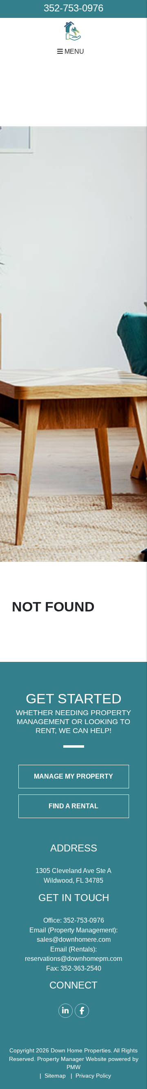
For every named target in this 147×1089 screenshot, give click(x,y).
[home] (73, 30)
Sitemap (55, 1075)
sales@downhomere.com (74, 939)
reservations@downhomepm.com (73, 958)
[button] (65, 1011)
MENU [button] (73, 51)
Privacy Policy (93, 1075)
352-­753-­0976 (73, 7)
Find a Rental (73, 806)
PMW (73, 1067)
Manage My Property (73, 776)
